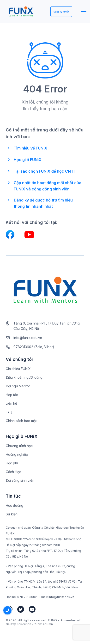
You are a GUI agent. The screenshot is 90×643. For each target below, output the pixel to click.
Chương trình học (19, 446)
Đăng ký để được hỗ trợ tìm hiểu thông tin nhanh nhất (43, 203)
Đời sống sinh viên (20, 480)
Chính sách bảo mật (21, 421)
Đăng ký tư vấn (61, 11)
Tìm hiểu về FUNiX (30, 148)
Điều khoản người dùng (24, 377)
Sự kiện (12, 514)
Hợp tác (12, 395)
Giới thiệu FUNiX (18, 369)
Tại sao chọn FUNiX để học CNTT (45, 171)
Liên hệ (11, 403)
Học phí (12, 463)
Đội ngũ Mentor (18, 386)
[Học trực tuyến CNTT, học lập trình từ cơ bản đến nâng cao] (21, 11)
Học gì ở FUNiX (28, 159)
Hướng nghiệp (17, 454)
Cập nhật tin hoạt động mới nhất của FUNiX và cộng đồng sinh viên (47, 185)
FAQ (9, 412)
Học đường (14, 505)
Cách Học (13, 472)
